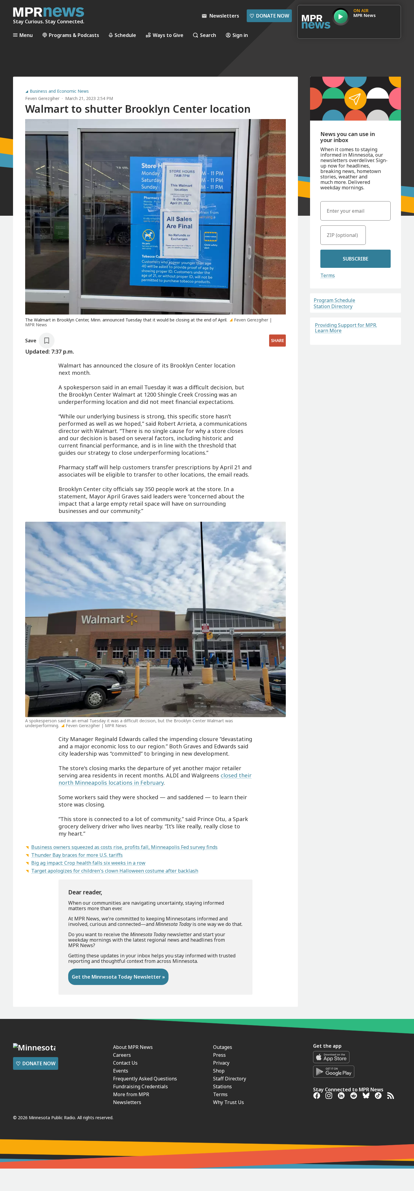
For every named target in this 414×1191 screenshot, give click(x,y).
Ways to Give (168, 35)
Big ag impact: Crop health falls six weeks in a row (88, 863)
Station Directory (333, 306)
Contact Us (125, 1063)
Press (219, 1055)
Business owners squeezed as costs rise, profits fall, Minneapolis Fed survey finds (124, 847)
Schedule (125, 35)
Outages (222, 1047)
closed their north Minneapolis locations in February (155, 779)
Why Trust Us (228, 1102)
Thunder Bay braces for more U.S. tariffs (77, 855)
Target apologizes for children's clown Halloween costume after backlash (114, 870)
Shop (219, 1070)
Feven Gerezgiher (42, 98)
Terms (327, 275)
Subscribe (355, 258)
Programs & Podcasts (74, 35)
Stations (222, 1086)
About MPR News (133, 1047)
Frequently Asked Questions (145, 1078)
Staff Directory (229, 1078)
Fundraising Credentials (140, 1086)
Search (208, 35)
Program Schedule (334, 300)
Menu (26, 35)
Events (120, 1070)
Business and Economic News (59, 91)
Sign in (240, 35)
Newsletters (127, 1102)
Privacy (221, 1063)
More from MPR (131, 1094)
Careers (122, 1055)
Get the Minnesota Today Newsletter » (118, 976)
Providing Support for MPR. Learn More (346, 328)
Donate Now (269, 15)
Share (277, 340)
